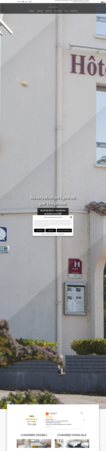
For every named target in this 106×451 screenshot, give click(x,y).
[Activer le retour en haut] (103, 441)
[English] (102, 2)
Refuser (50, 230)
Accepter (39, 230)
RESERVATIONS (74, 11)
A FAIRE (66, 11)
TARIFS (19, 1)
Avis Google (30, 2)
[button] (71, 217)
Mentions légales (61, 233)
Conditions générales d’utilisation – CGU (49, 233)
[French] (104, 2)
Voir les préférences (64, 230)
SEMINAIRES (40, 11)
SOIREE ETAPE (48, 11)
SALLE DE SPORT (58, 11)
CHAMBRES (31, 11)
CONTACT (26, 1)
